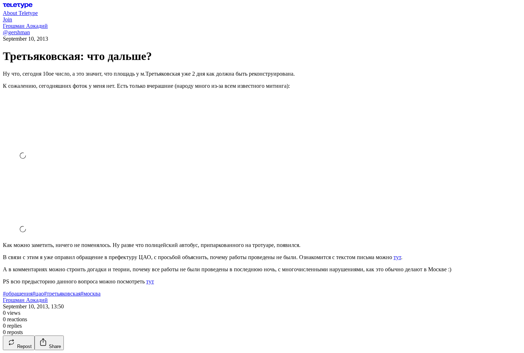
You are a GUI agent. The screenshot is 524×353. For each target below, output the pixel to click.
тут (397, 257)
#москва (91, 294)
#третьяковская (62, 294)
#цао (38, 294)
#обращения (17, 294)
